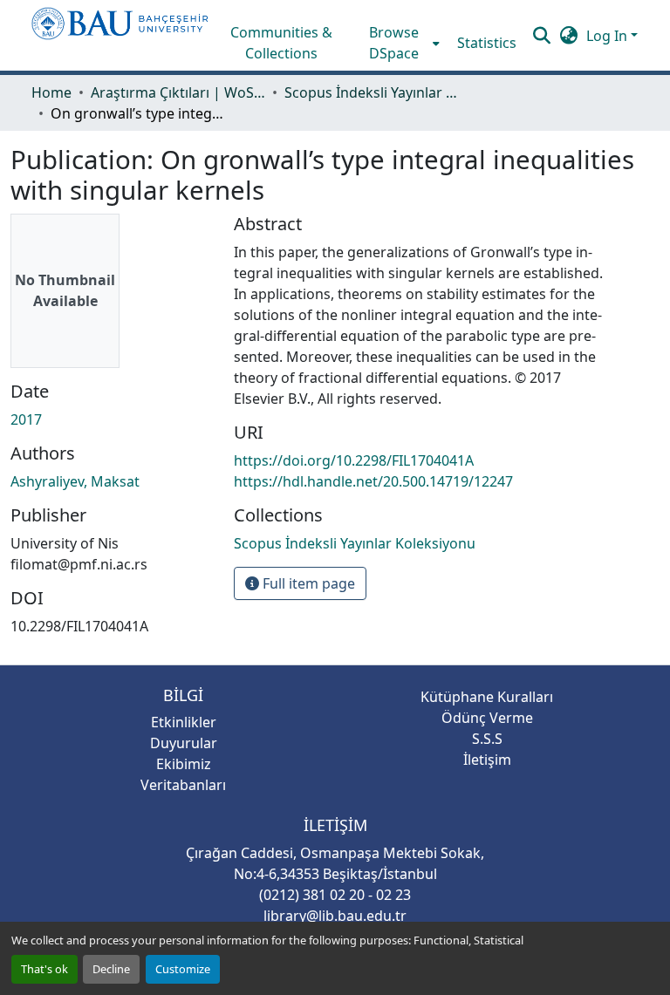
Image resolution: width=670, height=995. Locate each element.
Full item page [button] (307, 583)
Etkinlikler (183, 722)
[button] (120, 35)
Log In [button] (608, 35)
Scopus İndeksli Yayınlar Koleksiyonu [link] (371, 92)
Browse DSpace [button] (394, 43)
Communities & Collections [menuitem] (281, 43)
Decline (111, 969)
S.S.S (487, 738)
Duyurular (183, 743)
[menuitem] (400, 43)
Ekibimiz (183, 764)
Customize (182, 969)
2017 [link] (26, 419)
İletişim (487, 759)
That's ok (44, 969)
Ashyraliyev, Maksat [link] (75, 481)
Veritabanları (183, 784)
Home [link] (51, 92)
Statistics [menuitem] (486, 42)
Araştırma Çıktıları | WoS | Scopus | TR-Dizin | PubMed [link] (178, 92)
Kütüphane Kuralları (486, 696)
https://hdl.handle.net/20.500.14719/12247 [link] (373, 481)
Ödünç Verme (487, 717)
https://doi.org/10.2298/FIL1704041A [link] (354, 460)
